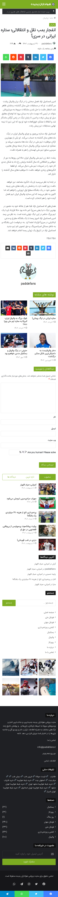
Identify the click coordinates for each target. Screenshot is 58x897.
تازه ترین (30, 477)
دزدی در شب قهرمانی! (26, 540)
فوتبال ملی (49, 617)
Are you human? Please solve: (41, 452)
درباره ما (50, 647)
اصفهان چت (40, 780)
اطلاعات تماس (50, 761)
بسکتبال (50, 632)
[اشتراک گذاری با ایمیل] (7, 248)
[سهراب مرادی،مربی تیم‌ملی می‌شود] (47, 503)
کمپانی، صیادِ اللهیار (28, 485)
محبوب (47, 477)
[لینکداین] (36, 57)
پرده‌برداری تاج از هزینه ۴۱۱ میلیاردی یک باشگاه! (21, 514)
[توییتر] (43, 57)
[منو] (3, 5)
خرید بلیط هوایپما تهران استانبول (34, 788)
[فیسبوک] (50, 57)
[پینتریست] (21, 57)
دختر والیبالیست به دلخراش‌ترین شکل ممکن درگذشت (45, 353)
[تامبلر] (28, 57)
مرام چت (52, 780)
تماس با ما (49, 652)
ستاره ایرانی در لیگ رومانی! (44, 318)
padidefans (47, 43)
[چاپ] (28, 253)
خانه (52, 18)
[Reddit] (13, 57)
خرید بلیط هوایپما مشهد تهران (40, 784)
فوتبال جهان (49, 622)
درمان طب (16, 776)
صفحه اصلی (49, 612)
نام (55, 417)
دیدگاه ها (11, 477)
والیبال (45, 18)
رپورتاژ (51, 642)
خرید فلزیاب (9, 780)
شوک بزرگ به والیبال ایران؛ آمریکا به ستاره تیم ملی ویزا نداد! (15, 321)
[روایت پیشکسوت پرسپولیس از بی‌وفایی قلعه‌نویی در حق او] (47, 531)
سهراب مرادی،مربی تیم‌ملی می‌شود (21, 499)
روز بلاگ (50, 817)
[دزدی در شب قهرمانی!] (47, 544)
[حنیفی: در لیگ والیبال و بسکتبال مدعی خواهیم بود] (14, 340)
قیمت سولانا (40, 776)
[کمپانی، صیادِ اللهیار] (47, 489)
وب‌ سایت (52, 440)
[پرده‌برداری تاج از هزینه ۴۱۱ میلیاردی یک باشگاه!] (47, 517)
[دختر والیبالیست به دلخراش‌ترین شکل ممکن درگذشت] (43, 340)
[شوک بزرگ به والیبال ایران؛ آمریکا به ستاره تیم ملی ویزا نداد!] (14, 308)
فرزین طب (28, 776)
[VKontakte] (13, 248)
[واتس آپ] (6, 57)
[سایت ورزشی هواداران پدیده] (43, 4)
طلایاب (53, 776)
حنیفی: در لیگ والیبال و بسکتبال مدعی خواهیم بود (16, 352)
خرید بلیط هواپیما (24, 780)
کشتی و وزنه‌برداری (46, 627)
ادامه (19, 733)
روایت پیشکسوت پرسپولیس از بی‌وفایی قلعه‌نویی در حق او (19, 528)
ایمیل (53, 428)
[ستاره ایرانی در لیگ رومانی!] (43, 308)
